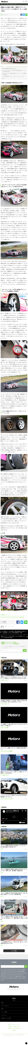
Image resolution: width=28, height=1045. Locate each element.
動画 (23, 971)
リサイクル (17, 973)
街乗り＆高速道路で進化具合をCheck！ (9, 68)
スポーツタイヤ (8, 617)
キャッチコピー (10, 971)
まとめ (3, 78)
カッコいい (12, 973)
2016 (20, 976)
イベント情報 (15, 976)
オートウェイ (16, 617)
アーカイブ (19, 974)
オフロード (3, 680)
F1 (8, 703)
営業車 (24, 969)
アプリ (25, 973)
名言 (14, 971)
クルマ (2, 969)
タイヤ (2, 617)
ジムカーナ (23, 976)
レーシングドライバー (5, 978)
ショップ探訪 (4, 1012)
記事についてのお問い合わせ (14, 1026)
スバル (18, 971)
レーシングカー (3, 971)
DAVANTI (22, 617)
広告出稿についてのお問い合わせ (14, 1028)
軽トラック (19, 969)
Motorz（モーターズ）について (14, 1024)
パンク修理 (6, 727)
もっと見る (14, 950)
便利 (4, 973)
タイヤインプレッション (5, 798)
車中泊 (2, 974)
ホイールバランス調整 (8, 751)
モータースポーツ (4, 703)
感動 (20, 971)
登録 (25, 650)
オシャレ (7, 973)
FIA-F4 (11, 978)
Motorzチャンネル (5, 1018)
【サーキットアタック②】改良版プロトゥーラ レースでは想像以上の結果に (14, 74)
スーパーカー (9, 976)
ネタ (2, 973)
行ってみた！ (15, 978)
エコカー (5, 969)
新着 (2, 1002)
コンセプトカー (13, 974)
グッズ (24, 978)
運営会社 (14, 1030)
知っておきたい (3, 976)
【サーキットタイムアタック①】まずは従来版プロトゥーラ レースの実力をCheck (14, 71)
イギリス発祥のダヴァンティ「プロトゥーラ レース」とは (13, 76)
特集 (2, 14)
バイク (21, 973)
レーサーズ (3, 1015)
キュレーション (7, 974)
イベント (20, 978)
